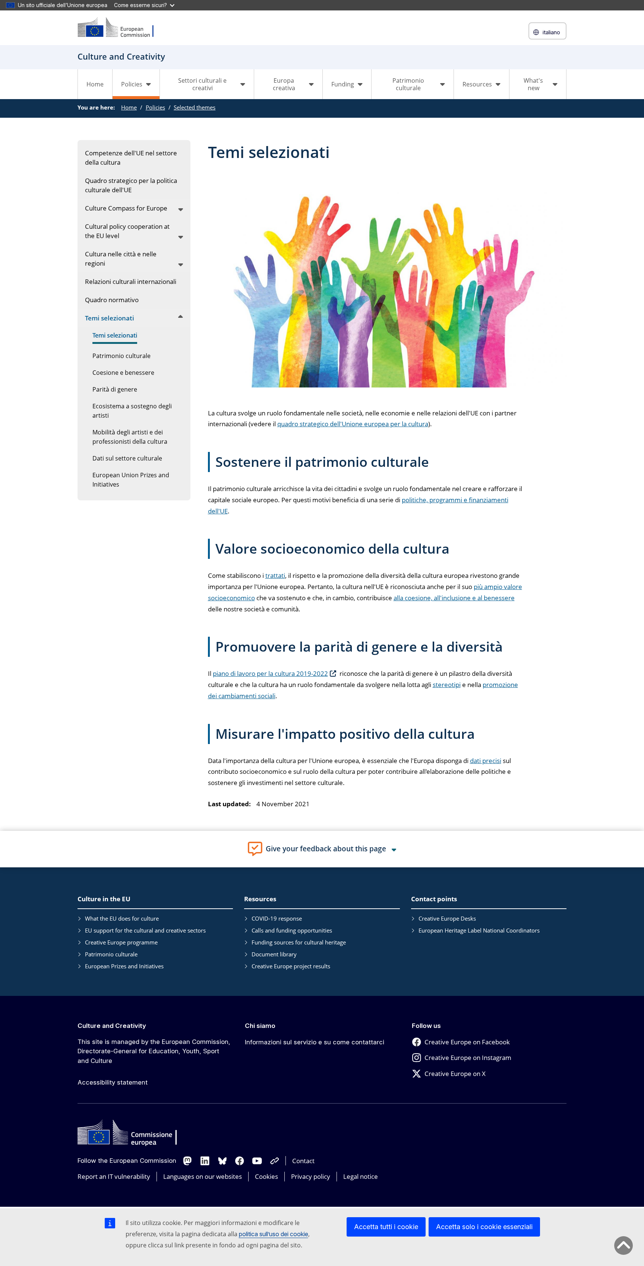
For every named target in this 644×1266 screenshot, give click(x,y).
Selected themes (194, 107)
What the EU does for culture (122, 918)
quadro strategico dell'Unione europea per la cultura (352, 424)
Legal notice (360, 1176)
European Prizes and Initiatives (124, 966)
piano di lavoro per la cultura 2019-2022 (270, 673)
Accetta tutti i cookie (386, 1227)
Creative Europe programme (121, 942)
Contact (303, 1160)
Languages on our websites (202, 1176)
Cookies (266, 1176)
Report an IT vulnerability (114, 1176)
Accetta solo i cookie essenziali (484, 1227)
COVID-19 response (277, 918)
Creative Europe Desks (447, 918)
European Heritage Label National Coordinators (479, 930)
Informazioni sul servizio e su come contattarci (314, 1042)
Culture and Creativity (112, 1025)
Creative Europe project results (291, 966)
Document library (274, 954)
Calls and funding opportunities (292, 930)
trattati (275, 575)
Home (95, 84)
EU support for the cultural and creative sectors (145, 930)
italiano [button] (551, 32)
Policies (155, 107)
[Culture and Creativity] (120, 27)
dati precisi (485, 760)
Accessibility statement (113, 1082)
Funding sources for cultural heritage (299, 942)
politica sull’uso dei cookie (273, 1234)
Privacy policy (310, 1176)
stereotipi (447, 684)
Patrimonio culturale (111, 954)
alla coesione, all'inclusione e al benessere (454, 598)
